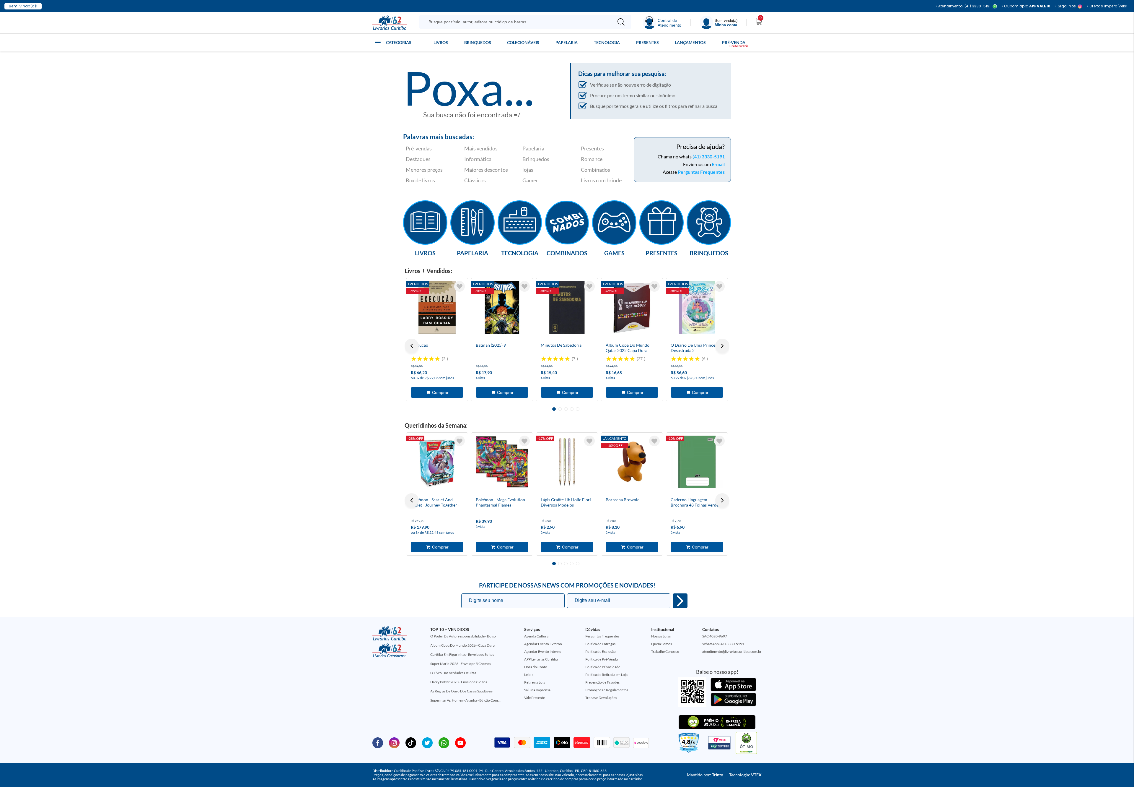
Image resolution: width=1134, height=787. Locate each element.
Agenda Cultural (536, 636)
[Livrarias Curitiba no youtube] (460, 742)
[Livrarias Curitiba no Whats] (444, 742)
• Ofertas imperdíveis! (1107, 6)
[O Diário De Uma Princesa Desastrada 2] (697, 307)
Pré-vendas (419, 148)
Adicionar (437, 392)
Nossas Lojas (661, 636)
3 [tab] (566, 409)
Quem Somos (661, 644)
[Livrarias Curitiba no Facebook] (377, 742)
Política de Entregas (600, 644)
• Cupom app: (1026, 6)
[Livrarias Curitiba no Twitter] (427, 742)
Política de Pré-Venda (601, 659)
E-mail (718, 164)
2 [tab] (560, 409)
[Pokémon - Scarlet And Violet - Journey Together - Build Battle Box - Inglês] (437, 462)
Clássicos (475, 180)
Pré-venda (733, 42)
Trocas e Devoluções (601, 697)
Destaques (418, 159)
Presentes (647, 42)
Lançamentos (690, 42)
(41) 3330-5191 (709, 156)
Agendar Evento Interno (542, 651)
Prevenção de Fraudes (602, 682)
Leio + (528, 674)
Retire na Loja (534, 682)
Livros (441, 42)
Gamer (530, 180)
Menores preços (424, 169)
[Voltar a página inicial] (389, 22)
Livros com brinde (601, 180)
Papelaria (566, 42)
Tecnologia (607, 42)
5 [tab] (577, 409)
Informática (477, 159)
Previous (412, 346)
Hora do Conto (535, 667)
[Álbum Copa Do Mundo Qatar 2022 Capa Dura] (632, 307)
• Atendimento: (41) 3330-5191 (963, 6)
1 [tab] (554, 409)
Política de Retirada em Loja (606, 674)
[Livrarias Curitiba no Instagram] (394, 742)
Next (722, 346)
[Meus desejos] (459, 286)
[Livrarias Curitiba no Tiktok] (410, 742)
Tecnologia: (745, 774)
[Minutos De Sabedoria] (567, 307)
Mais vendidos (481, 148)
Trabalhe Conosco (665, 651)
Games (614, 252)
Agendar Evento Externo (543, 644)
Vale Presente (534, 697)
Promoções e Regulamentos (606, 690)
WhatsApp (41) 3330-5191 (723, 644)
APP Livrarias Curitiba (541, 659)
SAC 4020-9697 (714, 636)
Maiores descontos (486, 169)
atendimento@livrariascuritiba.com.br (732, 651)
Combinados (595, 169)
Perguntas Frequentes (701, 172)
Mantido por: (705, 774)
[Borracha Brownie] (632, 462)
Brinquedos (477, 42)
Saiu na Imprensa (537, 690)
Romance (591, 159)
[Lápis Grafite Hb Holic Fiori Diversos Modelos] (567, 462)
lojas (527, 169)
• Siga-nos (1065, 6)
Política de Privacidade (602, 667)
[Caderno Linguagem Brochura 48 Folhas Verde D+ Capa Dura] (697, 462)
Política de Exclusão (600, 651)
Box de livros (420, 180)
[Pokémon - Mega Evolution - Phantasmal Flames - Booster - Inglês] (502, 462)
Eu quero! (680, 600)
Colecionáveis (523, 42)
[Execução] (437, 307)
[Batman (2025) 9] (502, 307)
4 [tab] (571, 409)
